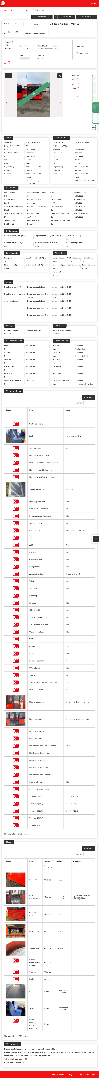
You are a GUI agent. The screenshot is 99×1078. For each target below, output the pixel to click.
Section (47, 861)
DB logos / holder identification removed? (61, 220)
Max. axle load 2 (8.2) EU (61, 294)
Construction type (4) (13, 206)
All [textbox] (48, 867)
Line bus (7, 210)
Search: (79, 403)
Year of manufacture (13, 213)
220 (5, 246)
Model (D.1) (42, 46)
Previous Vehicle (68, 16)
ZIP (5, 156)
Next (61, 103)
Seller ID (8, 142)
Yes (54, 349)
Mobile (29, 170)
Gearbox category (34, 199)
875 (6, 45)
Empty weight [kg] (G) (60, 265)
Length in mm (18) (60, 258)
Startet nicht (80, 349)
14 (30, 1056)
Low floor (8, 203)
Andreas (78, 153)
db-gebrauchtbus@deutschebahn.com (36, 181)
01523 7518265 (81, 167)
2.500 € (94, 114)
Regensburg (9, 167)
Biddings (80, 46)
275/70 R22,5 (72, 796)
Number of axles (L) (12, 287)
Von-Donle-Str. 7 (11, 153)
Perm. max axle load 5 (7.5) (38, 315)
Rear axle (8, 373)
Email (28, 177)
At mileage (30, 345)
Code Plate (24, 46)
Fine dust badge (11, 265)
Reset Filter (88, 397)
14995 (55, 261)
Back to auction (87, 16)
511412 (7, 334)
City (6, 163)
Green (6, 268)
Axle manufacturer (12, 301)
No (51, 210)
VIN (21, 55)
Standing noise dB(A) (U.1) (36, 258)
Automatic (31, 203)
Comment (30, 380)
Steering (7, 359)
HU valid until (80, 199)
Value (68, 410)
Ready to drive (56, 206)
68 (67, 448)
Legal (71, 1074)
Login (91, 3)
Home (5, 10)
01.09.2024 (78, 203)
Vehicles (7, 24)
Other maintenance (12, 380)
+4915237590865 (33, 174)
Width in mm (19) (74, 258)
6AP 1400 (31, 217)
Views (79, 53)
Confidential (94, 78)
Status (56, 46)
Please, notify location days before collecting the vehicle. (30, 1049)
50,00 (15, 1056)
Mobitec (70, 746)
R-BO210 (24, 49)
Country (7, 170)
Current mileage (11, 330)
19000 (30, 297)
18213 (53, 297)
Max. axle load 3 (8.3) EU (61, 301)
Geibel (29, 160)
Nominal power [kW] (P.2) (15, 243)
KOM (6, 196)
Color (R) (54, 192)
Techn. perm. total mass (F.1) (89, 265)
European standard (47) (14, 258)
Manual (69, 489)
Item (31, 410)
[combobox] (48, 867)
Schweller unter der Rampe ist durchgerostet (82, 897)
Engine (7, 345)
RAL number (55, 199)
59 (67, 424)
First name (30, 149)
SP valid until (79, 206)
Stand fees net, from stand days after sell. (28, 1056)
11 (6, 51)
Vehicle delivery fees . (16, 1059)
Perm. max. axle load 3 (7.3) (38, 301)
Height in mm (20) (89, 258)
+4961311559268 (33, 167)
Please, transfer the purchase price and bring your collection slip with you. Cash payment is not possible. (49, 1052)
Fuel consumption (34, 330)
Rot (51, 196)
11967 (7, 239)
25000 (84, 268)
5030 (52, 203)
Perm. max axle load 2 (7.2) (38, 294)
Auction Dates (16, 10)
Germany (8, 174)
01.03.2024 (78, 210)
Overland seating (73, 436)
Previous (6, 103)
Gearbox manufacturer (37, 206)
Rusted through (61, 897)
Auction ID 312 (31, 10)
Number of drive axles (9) (15, 294)
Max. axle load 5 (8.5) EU (61, 315)
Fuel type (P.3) (33, 220)
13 (16, 24)
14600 (55, 268)
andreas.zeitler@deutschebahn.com (85, 181)
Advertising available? (60, 213)
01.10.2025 (78, 217)
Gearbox (7, 352)
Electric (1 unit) (73, 574)
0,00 (24, 1059)
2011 (6, 217)
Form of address (33, 142)
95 (67, 239)
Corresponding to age (63, 991)
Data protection (59, 1074)
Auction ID (8, 33)
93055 (7, 160)
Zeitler (78, 160)
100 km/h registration (75, 243)
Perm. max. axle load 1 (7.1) (38, 287)
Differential (9, 366)
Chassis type (9, 199)
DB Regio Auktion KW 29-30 (64, 23)
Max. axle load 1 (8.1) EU (61, 287)
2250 (69, 261)
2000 (37, 246)
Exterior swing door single (77, 702)
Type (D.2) (41, 55)
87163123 (57, 334)
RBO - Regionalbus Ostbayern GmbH (12, 146)
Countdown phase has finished (34, 33)
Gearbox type (33, 213)
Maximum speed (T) (74, 236)
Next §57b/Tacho (81, 213)
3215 (84, 261)
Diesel (30, 224)
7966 (29, 196)
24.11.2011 (9, 224)
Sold (56, 49)
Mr (27, 146)
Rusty (60, 880)
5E (5, 261)
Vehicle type (9, 192)
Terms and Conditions (86, 1074)
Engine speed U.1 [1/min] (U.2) (48, 236)
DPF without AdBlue (75, 530)
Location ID (58, 142)
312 (16, 32)
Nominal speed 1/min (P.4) (46, 243)
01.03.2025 (78, 196)
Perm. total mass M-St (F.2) (60, 272)
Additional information (14, 1062)
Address (7, 149)
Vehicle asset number (62, 330)
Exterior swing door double (78, 719)
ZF (28, 210)
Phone (29, 163)
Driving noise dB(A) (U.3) (36, 265)
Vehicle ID (9, 42)
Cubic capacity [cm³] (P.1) (15, 236)
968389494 (25, 58)
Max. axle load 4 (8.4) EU (61, 308)
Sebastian (30, 153)
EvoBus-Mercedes (45, 49)
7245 (29, 290)
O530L (40, 58)
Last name (30, 156)
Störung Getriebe (82, 356)
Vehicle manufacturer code (38, 192)
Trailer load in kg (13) (74, 265)
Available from (80, 192)
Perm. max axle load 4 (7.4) (38, 308)
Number (8, 48)
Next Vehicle (42, 16)
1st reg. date (9, 220)
